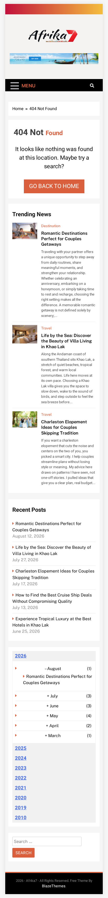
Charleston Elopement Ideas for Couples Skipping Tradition (64, 427)
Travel (46, 328)
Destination (50, 226)
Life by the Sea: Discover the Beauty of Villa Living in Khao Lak (66, 341)
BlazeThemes (53, 886)
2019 (20, 807)
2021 (20, 788)
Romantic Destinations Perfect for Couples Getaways (64, 239)
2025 (20, 748)
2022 (20, 778)
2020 (20, 797)
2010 (20, 817)
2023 (20, 768)
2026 (20, 656)
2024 (20, 758)
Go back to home (54, 186)
